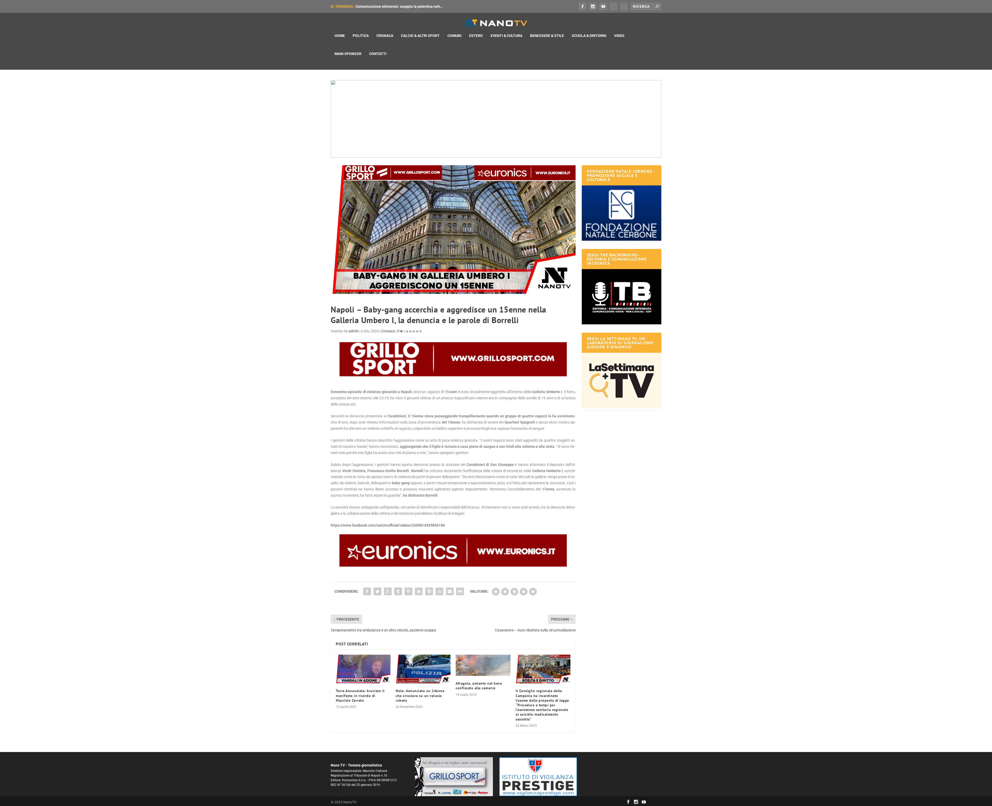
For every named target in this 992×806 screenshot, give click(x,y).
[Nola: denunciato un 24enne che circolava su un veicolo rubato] (423, 669)
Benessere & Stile (547, 36)
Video (619, 36)
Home (340, 36)
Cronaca (384, 36)
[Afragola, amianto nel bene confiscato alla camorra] (483, 665)
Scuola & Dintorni (589, 36)
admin (353, 331)
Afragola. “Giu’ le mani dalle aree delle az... (391, 6)
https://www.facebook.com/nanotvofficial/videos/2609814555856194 (388, 525)
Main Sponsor (348, 54)
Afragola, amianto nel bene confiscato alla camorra (479, 685)
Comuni (454, 36)
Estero (476, 36)
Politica (361, 36)
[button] (496, 119)
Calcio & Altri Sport (420, 36)
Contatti (377, 54)
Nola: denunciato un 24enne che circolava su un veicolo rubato (420, 695)
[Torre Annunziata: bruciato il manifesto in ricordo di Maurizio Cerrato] (363, 669)
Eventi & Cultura (506, 36)
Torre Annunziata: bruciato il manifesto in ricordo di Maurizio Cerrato (360, 695)
